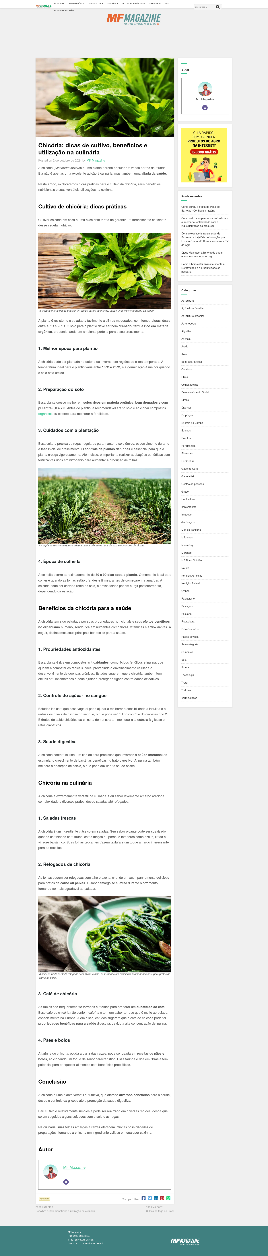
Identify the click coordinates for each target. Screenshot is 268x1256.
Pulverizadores (190, 629)
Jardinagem (188, 522)
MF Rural (59, 3)
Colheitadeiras (189, 384)
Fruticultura (188, 461)
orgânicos (45, 413)
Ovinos (185, 591)
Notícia (185, 568)
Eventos (186, 438)
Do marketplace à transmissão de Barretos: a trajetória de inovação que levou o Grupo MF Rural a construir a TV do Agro (204, 239)
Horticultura (188, 499)
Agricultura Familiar (192, 308)
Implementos (188, 507)
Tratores (186, 690)
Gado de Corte (190, 468)
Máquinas (187, 537)
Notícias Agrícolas (134, 3)
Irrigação (186, 514)
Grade (185, 491)
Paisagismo (188, 598)
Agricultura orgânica (193, 316)
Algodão (186, 331)
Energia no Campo (159, 3)
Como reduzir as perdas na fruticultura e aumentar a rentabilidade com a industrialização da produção (204, 222)
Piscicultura (188, 621)
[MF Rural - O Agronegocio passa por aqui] (44, 7)
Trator (184, 682)
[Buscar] (218, 7)
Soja (184, 659)
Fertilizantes (188, 445)
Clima (184, 377)
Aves (184, 354)
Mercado (186, 552)
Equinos (186, 430)
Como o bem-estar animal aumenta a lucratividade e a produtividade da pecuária (203, 267)
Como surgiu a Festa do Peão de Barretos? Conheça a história (200, 208)
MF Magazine (74, 1167)
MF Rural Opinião (64, 10)
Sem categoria (189, 644)
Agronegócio (76, 3)
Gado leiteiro (188, 476)
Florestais (187, 453)
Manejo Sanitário (191, 530)
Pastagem (187, 606)
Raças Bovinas (190, 636)
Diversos (186, 407)
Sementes (187, 652)
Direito (185, 400)
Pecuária (113, 3)
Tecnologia (187, 675)
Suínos (185, 667)
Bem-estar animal (191, 361)
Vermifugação (189, 698)
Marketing (187, 545)
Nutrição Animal (190, 583)
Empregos (187, 415)
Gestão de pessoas (192, 484)
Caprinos (186, 369)
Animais (186, 339)
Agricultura (95, 3)
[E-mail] (66, 1182)
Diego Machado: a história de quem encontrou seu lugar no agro (202, 254)
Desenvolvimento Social (195, 392)
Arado (184, 346)
